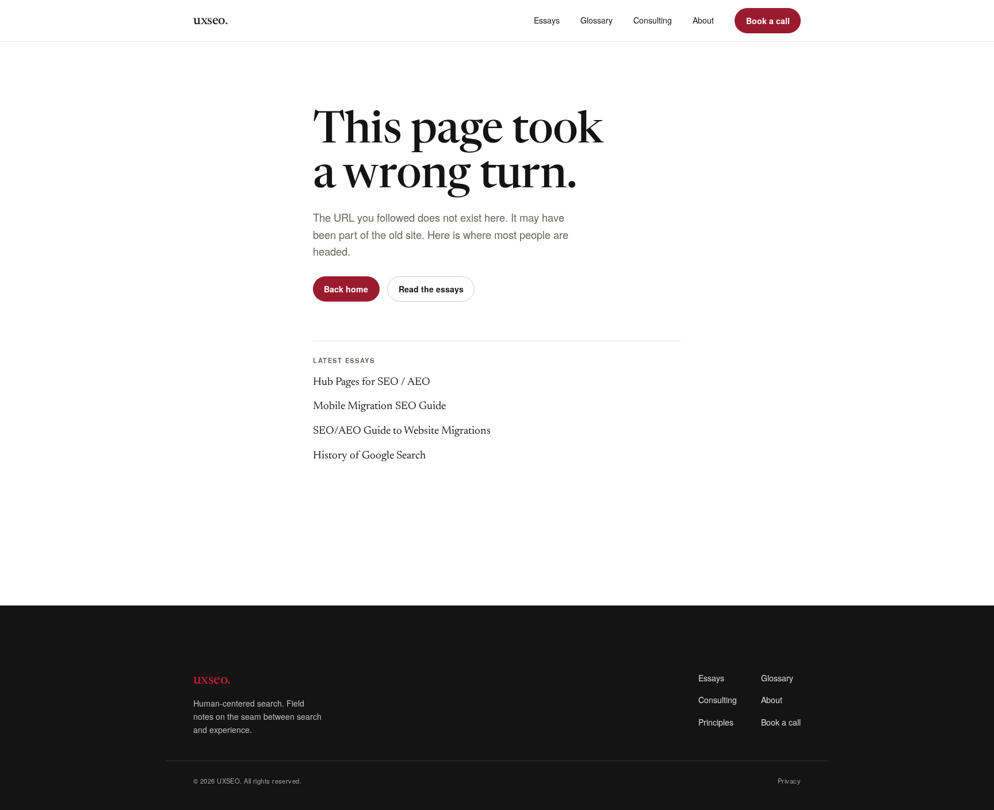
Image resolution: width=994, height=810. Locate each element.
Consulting (652, 20)
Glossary (596, 20)
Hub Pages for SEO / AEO (371, 382)
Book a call (768, 20)
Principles (715, 722)
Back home (346, 289)
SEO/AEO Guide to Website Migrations (402, 431)
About (703, 20)
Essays (547, 20)
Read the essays (431, 289)
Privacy (789, 780)
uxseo (210, 21)
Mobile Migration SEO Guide (379, 406)
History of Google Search (369, 455)
